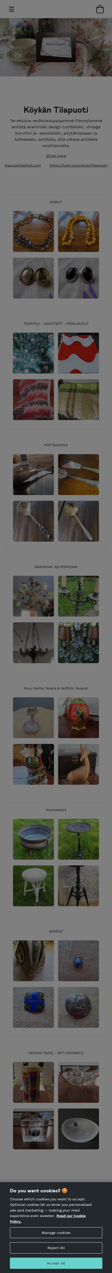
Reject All (55, 1248)
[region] (56, 1227)
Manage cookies (56, 1233)
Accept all (56, 1263)
